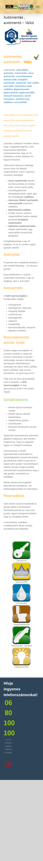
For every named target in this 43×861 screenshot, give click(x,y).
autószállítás (22, 70)
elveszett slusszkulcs (14, 96)
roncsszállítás (20, 102)
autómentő (21, 83)
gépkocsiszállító (26, 92)
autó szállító (33, 83)
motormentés (21, 73)
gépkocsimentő (11, 92)
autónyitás (8, 73)
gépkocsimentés (21, 89)
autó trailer (9, 86)
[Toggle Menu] (37, 7)
